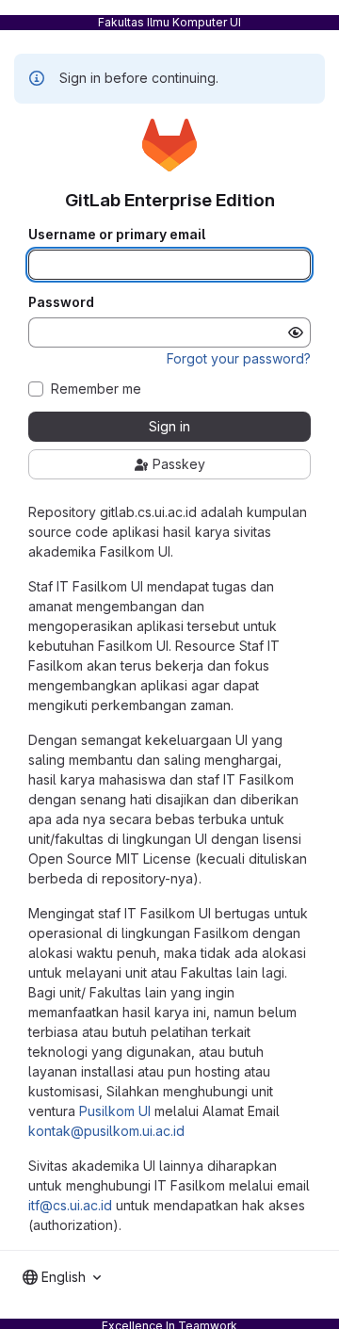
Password (61, 302)
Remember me (96, 389)
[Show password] (296, 332)
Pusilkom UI (115, 1111)
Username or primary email (116, 234)
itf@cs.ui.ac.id (70, 1205)
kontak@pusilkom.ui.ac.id (106, 1131)
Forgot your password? (239, 358)
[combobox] (61, 1277)
